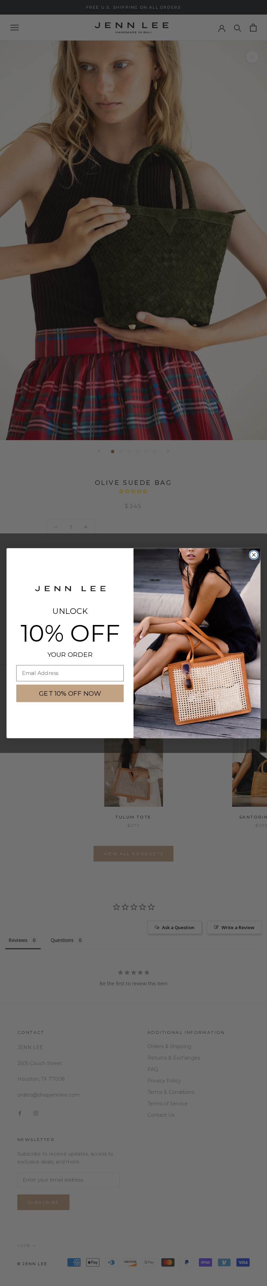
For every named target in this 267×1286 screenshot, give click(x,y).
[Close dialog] (254, 555)
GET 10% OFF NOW (70, 693)
